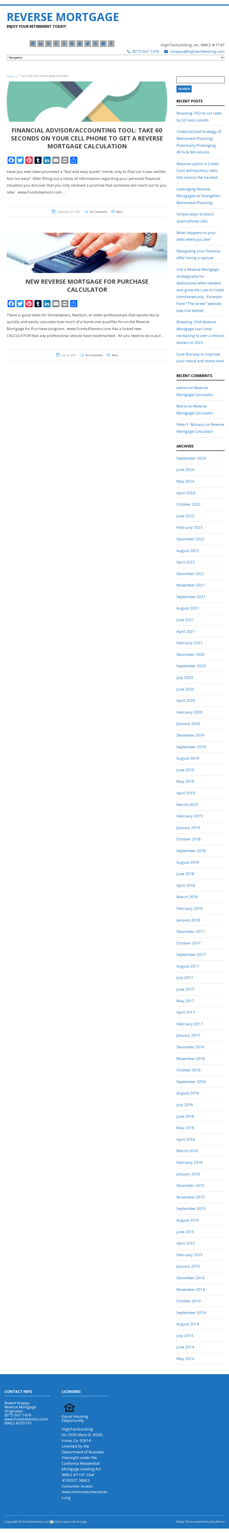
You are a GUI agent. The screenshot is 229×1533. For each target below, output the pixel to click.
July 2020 (184, 677)
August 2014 (187, 1323)
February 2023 (189, 527)
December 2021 (190, 573)
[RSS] (95, 43)
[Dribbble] (48, 43)
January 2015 (188, 1266)
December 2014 (190, 1277)
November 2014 (190, 1289)
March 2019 (187, 804)
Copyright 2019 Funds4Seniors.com (27, 1522)
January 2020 (188, 723)
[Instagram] (33, 43)
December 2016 (190, 1046)
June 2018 (185, 873)
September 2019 (191, 746)
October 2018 (188, 839)
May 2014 (185, 1358)
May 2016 (185, 1127)
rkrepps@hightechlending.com (197, 51)
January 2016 (188, 1174)
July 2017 (184, 977)
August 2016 (187, 1093)
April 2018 (185, 885)
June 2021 (185, 619)
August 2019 (187, 758)
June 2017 (185, 989)
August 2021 (187, 608)
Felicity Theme (185, 1522)
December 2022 (190, 539)
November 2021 (190, 585)
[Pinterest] (72, 43)
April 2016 (185, 1139)
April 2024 (185, 492)
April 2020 (185, 700)
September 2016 (191, 1081)
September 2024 (191, 458)
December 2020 (190, 654)
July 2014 (184, 1335)
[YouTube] (79, 43)
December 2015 (190, 1185)
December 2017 (190, 931)
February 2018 (189, 908)
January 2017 (188, 1035)
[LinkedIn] (40, 43)
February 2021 (189, 642)
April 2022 (185, 562)
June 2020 (185, 689)
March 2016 (187, 1150)
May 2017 (185, 1000)
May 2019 (185, 781)
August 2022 (187, 550)
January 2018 (188, 920)
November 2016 (190, 1058)
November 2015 (190, 1197)
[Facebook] (111, 43)
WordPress (217, 1522)
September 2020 (191, 665)
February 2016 (189, 1162)
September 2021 (191, 596)
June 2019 (185, 769)
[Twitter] (87, 43)
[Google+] (56, 43)
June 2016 (185, 1116)
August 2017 (187, 966)
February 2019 (189, 816)
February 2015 (189, 1254)
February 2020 (189, 712)
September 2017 (191, 954)
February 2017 (189, 1023)
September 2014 (191, 1312)
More (119, 212)
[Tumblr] (64, 43)
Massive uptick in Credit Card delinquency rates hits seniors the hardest (197, 170)
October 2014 (188, 1300)
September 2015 (191, 1208)
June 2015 (185, 1231)
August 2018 (187, 862)
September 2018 (191, 850)
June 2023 (185, 515)
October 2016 (188, 1069)
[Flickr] (103, 43)
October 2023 (188, 504)
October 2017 (188, 943)
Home (11, 76)
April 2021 (185, 631)
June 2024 (185, 469)
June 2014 (185, 1347)
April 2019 (185, 792)
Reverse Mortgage (63, 16)
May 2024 (185, 481)
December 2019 (190, 735)
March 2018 (187, 896)
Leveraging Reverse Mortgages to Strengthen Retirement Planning (198, 195)
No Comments (98, 212)
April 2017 (185, 1012)
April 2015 (185, 1243)
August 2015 (187, 1220)
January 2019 (188, 827)
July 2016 (184, 1104)
